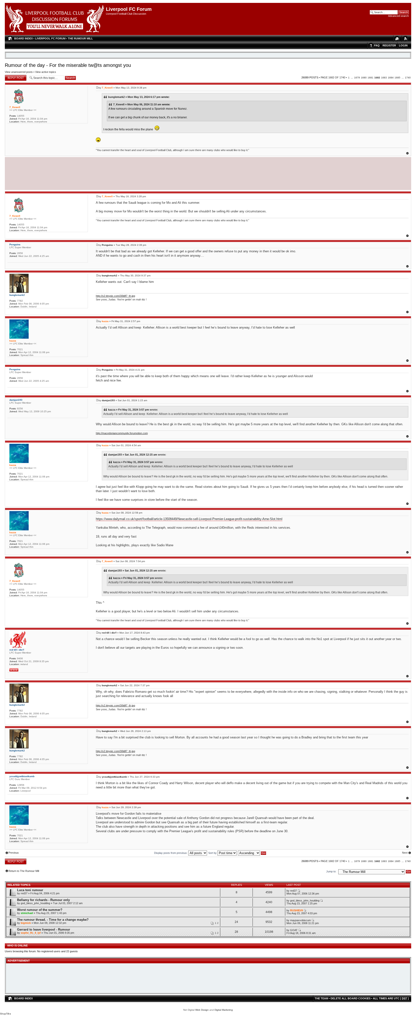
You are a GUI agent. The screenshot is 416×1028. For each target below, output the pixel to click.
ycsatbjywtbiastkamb (114, 776)
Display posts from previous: (171, 852)
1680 (364, 77)
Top (407, 153)
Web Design (202, 1010)
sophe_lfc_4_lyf (31, 932)
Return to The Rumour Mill (23, 870)
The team (321, 998)
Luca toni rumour (30, 890)
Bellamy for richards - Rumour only (43, 900)
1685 (397, 77)
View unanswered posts (19, 71)
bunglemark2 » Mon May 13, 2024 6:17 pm (134, 96)
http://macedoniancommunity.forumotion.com (122, 433)
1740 (408, 77)
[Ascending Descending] (252, 852)
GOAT (294, 930)
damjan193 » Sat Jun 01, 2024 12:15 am (132, 454)
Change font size (405, 38)
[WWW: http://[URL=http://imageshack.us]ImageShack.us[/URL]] (13, 670)
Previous (13, 852)
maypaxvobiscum (300, 920)
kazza (105, 321)
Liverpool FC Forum (50, 38)
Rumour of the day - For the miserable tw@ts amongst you (68, 65)
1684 (391, 77)
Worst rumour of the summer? (39, 910)
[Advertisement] (208, 173)
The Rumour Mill (80, 38)
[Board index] (55, 19)
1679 (357, 77)
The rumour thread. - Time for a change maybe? (53, 919)
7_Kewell (107, 87)
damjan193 (108, 400)
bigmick (26, 922)
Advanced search (398, 15)
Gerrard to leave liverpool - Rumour (43, 929)
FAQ (377, 45)
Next (405, 852)
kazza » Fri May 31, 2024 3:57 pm (128, 409)
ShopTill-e (5, 1013)
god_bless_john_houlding (35, 903)
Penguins (107, 245)
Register (389, 45)
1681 (370, 77)
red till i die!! (109, 632)
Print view (396, 38)
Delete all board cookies (350, 998)
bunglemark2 (109, 275)
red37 (24, 893)
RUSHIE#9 (296, 910)
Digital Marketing (223, 1010)
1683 (384, 77)
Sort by (212, 852)
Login (403, 45)
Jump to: (331, 871)
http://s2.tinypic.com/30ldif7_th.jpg (115, 295)
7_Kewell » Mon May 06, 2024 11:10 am (137, 104)
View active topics (45, 71)
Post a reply (12, 76)
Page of (333, 77)
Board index (23, 38)
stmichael (27, 913)
